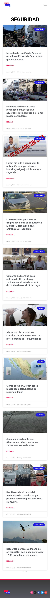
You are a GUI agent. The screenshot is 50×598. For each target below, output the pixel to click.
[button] (45, 4)
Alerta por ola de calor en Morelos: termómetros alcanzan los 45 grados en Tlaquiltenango (23, 335)
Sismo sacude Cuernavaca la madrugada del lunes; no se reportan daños (22, 388)
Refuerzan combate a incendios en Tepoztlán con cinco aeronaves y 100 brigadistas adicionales (24, 552)
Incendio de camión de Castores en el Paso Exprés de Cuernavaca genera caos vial (24, 56)
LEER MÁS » (10, 65)
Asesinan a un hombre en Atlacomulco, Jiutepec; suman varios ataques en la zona (22, 442)
